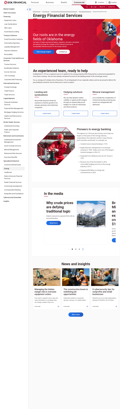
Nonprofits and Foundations (14, 194)
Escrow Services (10, 72)
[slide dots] (72, 249)
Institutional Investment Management (12, 141)
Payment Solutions (10, 51)
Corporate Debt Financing (13, 79)
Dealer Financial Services (13, 182)
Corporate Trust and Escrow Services (14, 59)
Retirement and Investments (14, 136)
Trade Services (9, 95)
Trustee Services (10, 64)
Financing (7, 16)
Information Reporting (12, 43)
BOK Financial (36, 11)
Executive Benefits (10, 157)
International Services (11, 83)
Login (95, 7)
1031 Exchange (9, 76)
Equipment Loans (10, 20)
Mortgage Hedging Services (14, 112)
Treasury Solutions (10, 35)
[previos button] (68, 249)
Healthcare (8, 172)
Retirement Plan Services (13, 153)
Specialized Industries (11, 161)
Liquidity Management (12, 47)
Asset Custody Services (12, 146)
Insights (6, 201)
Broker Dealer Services (11, 122)
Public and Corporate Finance (11, 131)
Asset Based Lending (11, 32)
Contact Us (111, 7)
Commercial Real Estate (12, 165)
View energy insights (46, 52)
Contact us (63, 52)
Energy (6, 168)
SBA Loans (8, 28)
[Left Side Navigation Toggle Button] (29, 9)
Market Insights (9, 9)
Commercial (79, 2)
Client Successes (10, 13)
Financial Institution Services (11, 103)
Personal (35, 2)
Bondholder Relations (11, 68)
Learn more (47, 113)
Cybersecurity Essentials (12, 197)
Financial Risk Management (13, 108)
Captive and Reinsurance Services (13, 117)
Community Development (13, 186)
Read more (54, 223)
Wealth (64, 2)
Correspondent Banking (12, 190)
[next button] (83, 249)
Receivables (8, 54)
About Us (102, 7)
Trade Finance (9, 91)
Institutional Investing (11, 126)
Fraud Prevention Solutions (13, 39)
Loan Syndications (10, 24)
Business (50, 2)
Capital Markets (9, 98)
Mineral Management (11, 150)
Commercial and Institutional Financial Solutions (64, 11)
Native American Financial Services (13, 177)
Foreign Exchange (10, 87)
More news (76, 314)
